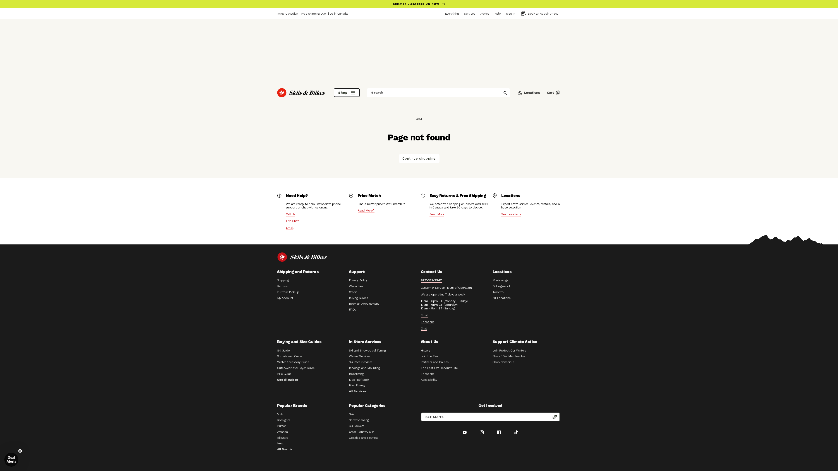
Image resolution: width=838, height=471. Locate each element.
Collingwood (501, 286)
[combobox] (438, 92)
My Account (285, 298)
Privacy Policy (358, 280)
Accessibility (429, 379)
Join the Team (430, 356)
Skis (351, 414)
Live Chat (292, 221)
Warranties (356, 286)
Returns (282, 286)
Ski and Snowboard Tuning (367, 350)
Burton (282, 426)
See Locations (511, 214)
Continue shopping (419, 158)
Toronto (498, 292)
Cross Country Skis (361, 431)
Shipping (283, 280)
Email (289, 227)
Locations (427, 322)
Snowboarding (359, 420)
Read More (436, 214)
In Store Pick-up (288, 292)
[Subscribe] (555, 417)
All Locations (501, 298)
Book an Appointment (364, 303)
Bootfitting (356, 373)
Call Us (290, 214)
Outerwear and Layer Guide (296, 368)
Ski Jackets (356, 426)
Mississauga (500, 280)
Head (280, 443)
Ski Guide (283, 350)
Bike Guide (284, 373)
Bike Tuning (356, 385)
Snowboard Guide (289, 356)
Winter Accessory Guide (293, 362)
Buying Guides (358, 298)
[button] (510, 13)
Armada (282, 431)
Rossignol (283, 420)
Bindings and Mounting (364, 368)
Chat (424, 328)
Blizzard (282, 437)
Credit (353, 292)
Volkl (280, 414)
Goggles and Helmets (363, 437)
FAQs (352, 309)
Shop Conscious (504, 362)
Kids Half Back (359, 379)
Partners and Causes (435, 362)
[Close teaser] (20, 451)
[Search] (505, 93)
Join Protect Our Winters (509, 350)
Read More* (366, 210)
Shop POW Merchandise (509, 356)
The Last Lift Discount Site (439, 368)
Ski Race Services (361, 362)
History (425, 350)
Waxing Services (359, 356)
